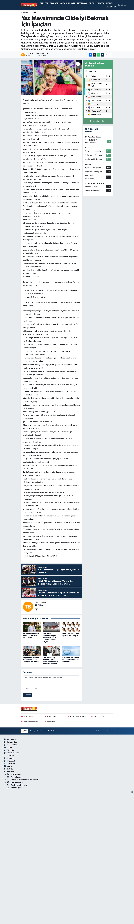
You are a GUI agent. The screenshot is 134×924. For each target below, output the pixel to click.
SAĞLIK (33, 13)
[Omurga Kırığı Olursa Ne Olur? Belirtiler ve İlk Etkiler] (71, 651)
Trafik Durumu (51, 716)
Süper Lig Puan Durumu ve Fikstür (24, 780)
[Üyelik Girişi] (119, 5)
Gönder (27, 695)
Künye (9, 766)
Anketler (11, 763)
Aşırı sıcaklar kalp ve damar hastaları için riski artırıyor (31, 636)
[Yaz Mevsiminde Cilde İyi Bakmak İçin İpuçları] (51, 77)
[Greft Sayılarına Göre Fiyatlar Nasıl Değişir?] (71, 627)
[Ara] (122, 5)
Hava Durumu (28, 716)
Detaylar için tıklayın (98, 121)
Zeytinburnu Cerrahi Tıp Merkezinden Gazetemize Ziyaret (31, 659)
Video (9, 747)
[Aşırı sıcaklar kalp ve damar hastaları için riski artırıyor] (32, 627)
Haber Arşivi (51, 721)
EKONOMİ (82, 3)
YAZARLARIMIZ (67, 3)
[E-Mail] (36, 610)
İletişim (10, 769)
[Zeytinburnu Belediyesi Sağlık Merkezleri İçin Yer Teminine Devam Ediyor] (51, 627)
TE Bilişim (110, 731)
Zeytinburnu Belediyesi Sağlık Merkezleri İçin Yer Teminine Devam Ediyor (50, 638)
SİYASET (54, 3)
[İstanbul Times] (29, 5)
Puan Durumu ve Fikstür (78, 716)
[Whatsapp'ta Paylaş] (98, 55)
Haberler (24, 13)
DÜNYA (100, 3)
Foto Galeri (12, 745)
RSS (25, 731)
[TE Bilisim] (28, 607)
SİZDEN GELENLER (111, 5)
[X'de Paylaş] (94, 55)
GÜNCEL (44, 3)
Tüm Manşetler (99, 716)
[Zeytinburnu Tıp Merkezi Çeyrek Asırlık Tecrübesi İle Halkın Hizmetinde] (51, 651)
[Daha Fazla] (102, 55)
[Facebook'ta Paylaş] (90, 55)
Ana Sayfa (11, 739)
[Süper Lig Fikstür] (110, 130)
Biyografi (11, 761)
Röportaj (11, 758)
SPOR (92, 3)
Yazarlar (11, 750)
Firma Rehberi (13, 753)
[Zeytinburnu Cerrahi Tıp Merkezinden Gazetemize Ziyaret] (32, 651)
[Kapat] (132, 792)
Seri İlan (10, 755)
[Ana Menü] (125, 5)
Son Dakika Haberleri (30, 721)
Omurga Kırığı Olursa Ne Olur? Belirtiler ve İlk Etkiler (70, 659)
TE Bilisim (39, 605)
